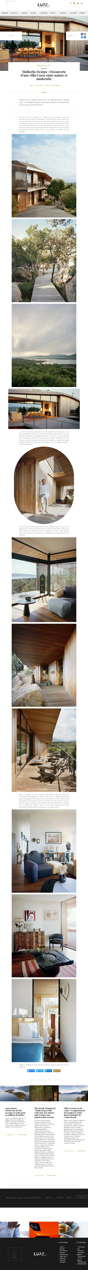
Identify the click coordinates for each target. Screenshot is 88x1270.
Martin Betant (55, 85)
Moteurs (34, 13)
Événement (84, 13)
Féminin (5, 13)
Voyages (44, 13)
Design (24, 13)
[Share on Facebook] (82, 34)
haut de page (14, 1256)
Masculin (15, 13)
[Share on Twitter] (82, 37)
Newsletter (82, 1256)
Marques (81, 1251)
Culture (73, 13)
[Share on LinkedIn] (84, 37)
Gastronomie (64, 13)
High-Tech (54, 13)
